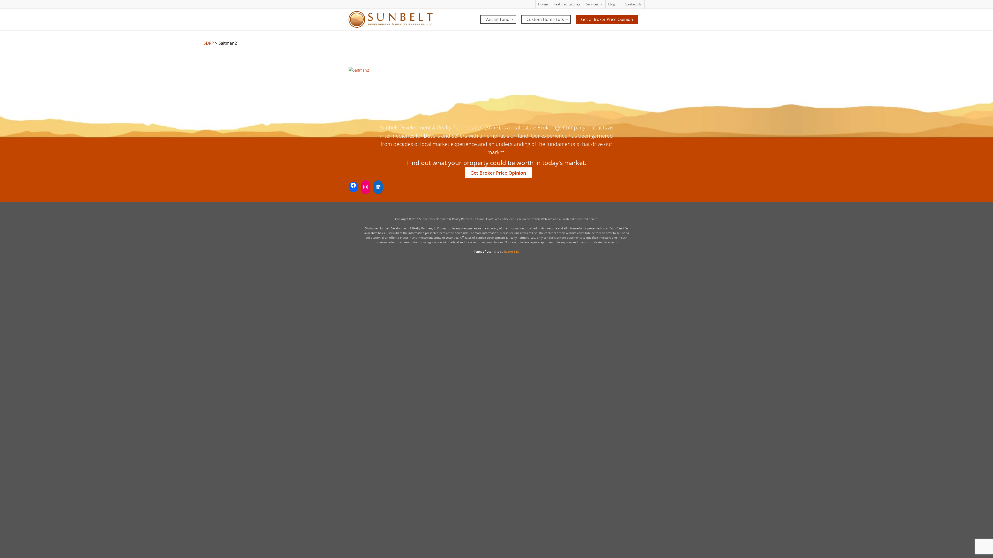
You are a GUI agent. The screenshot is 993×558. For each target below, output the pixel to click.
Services (592, 4)
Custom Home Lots (545, 19)
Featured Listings (567, 4)
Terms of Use (482, 251)
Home (543, 4)
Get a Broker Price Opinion (607, 19)
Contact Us (633, 4)
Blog (611, 4)
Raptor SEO (511, 251)
